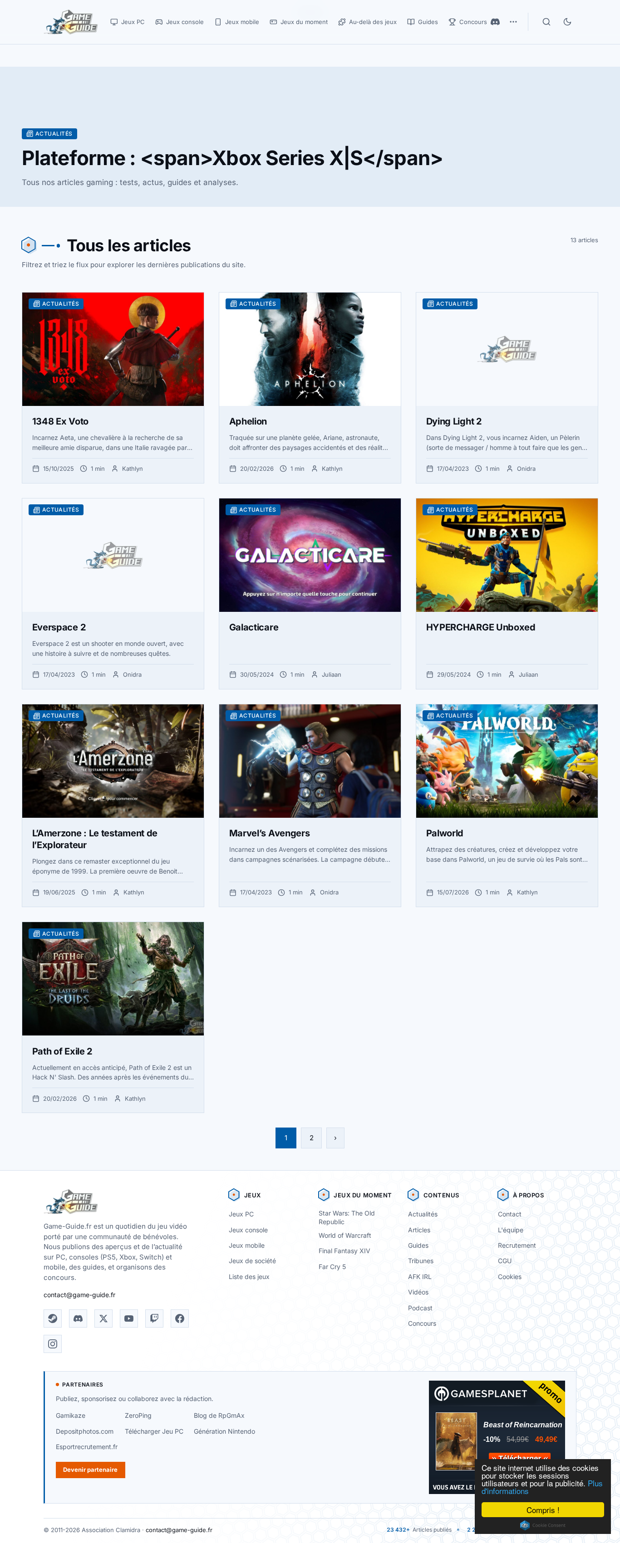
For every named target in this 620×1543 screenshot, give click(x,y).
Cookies (510, 1276)
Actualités (423, 1214)
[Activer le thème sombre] (567, 22)
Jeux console (248, 1230)
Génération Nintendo (224, 1431)
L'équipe (510, 1230)
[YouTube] (129, 1318)
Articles (419, 1230)
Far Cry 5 (332, 1266)
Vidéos (418, 1292)
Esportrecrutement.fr (87, 1446)
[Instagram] (53, 1344)
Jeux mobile (247, 1245)
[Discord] (495, 22)
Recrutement (517, 1245)
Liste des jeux (249, 1276)
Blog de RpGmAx (219, 1415)
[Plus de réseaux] (513, 22)
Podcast (420, 1308)
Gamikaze (70, 1415)
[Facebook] (180, 1318)
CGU (505, 1261)
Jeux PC (241, 1214)
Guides (418, 1245)
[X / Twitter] (103, 1318)
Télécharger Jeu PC (154, 1431)
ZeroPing (138, 1415)
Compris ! (543, 1509)
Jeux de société (252, 1261)
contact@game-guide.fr (79, 1295)
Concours (422, 1323)
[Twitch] (154, 1318)
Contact (510, 1214)
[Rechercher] (546, 22)
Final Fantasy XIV (344, 1251)
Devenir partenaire (90, 1469)
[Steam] (53, 1318)
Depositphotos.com (84, 1431)
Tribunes (420, 1261)
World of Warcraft (345, 1235)
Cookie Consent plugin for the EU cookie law (543, 1525)
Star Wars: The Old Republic (347, 1217)
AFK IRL (420, 1276)
